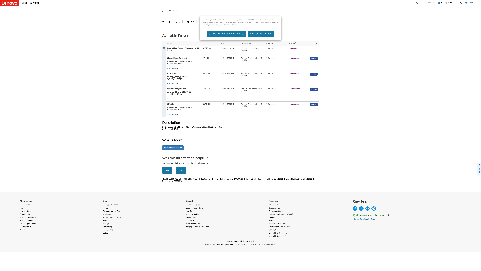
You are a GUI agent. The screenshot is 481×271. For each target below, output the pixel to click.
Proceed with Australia (261, 34)
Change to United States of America (226, 34)
